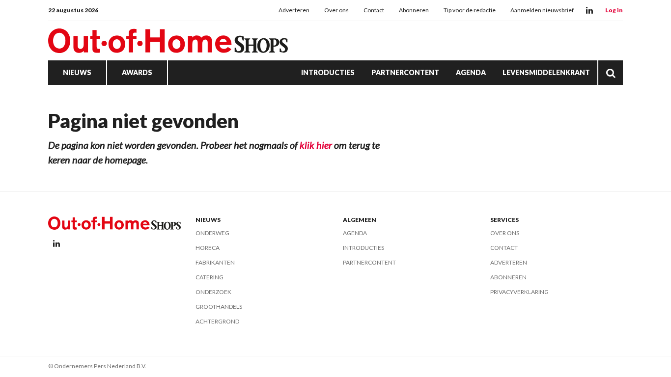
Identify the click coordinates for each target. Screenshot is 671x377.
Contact (373, 10)
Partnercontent (405, 72)
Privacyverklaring (519, 292)
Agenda (471, 72)
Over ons (336, 10)
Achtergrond (217, 321)
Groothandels (219, 306)
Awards (137, 72)
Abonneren (414, 10)
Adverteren (294, 10)
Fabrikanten (215, 262)
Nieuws (77, 72)
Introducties (328, 72)
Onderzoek (213, 292)
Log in (614, 10)
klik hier (316, 145)
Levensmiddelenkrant (546, 72)
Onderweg (212, 233)
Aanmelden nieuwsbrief (542, 10)
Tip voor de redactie (470, 10)
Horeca (208, 247)
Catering (210, 277)
